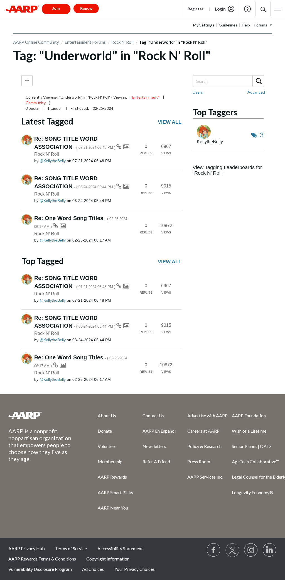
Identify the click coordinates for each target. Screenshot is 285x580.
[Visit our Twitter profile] (232, 550)
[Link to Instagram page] (251, 550)
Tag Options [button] (27, 80)
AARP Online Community (36, 42)
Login (220, 8)
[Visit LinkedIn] (270, 550)
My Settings (203, 25)
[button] (262, 9)
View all (169, 122)
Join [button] (56, 8)
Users (198, 92)
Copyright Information (107, 558)
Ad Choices (93, 569)
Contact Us (153, 415)
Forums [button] (260, 25)
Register (195, 8)
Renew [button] (86, 8)
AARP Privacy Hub (26, 548)
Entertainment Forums (85, 42)
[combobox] (228, 81)
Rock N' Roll (122, 42)
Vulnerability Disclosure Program (40, 569)
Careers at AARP (203, 430)
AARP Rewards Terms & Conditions (42, 558)
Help (247, 8)
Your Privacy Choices (134, 569)
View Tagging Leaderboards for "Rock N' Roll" (227, 170)
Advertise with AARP (207, 415)
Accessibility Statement (120, 548)
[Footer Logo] (41, 415)
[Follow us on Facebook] (214, 550)
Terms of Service (71, 548)
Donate (105, 430)
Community (36, 102)
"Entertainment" (145, 97)
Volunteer (107, 446)
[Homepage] (22, 9)
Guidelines (228, 25)
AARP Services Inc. (205, 476)
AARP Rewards (112, 476)
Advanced (256, 92)
